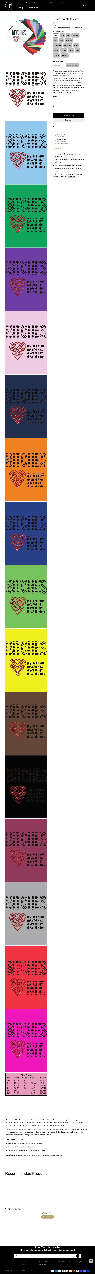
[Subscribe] (78, 1256)
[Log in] (83, 5)
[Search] (78, 5)
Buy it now (68, 120)
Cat (35, 3)
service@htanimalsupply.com (62, 92)
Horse (43, 3)
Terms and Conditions (45, 1262)
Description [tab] (58, 149)
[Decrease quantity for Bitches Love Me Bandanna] (55, 111)
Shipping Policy (25, 1264)
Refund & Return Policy (64, 1262)
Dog (27, 3)
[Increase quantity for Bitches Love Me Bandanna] (67, 111)
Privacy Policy (80, 1262)
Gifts (63, 3)
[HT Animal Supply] (9, 5)
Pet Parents (53, 3)
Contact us (56, 143)
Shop (20, 3)
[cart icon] (88, 5)
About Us (24, 1262)
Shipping (55, 25)
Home (7, 13)
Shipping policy (64, 143)
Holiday (20, 8)
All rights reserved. (26, 1271)
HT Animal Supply (15, 1271)
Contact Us (42, 1264)
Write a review (47, 1217)
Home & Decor (33, 8)
